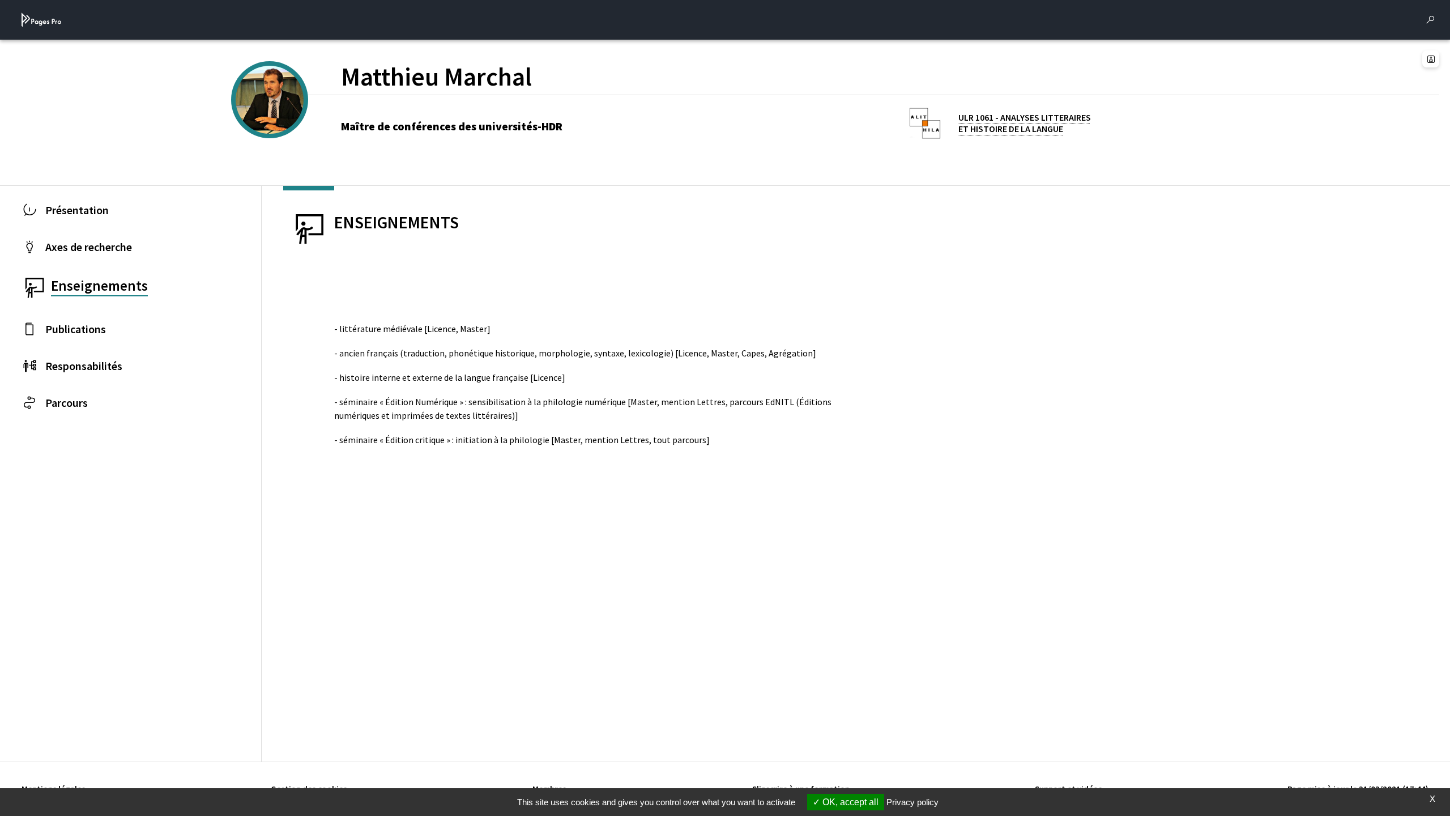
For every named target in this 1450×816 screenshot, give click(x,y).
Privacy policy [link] (912, 802)
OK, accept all (849, 802)
